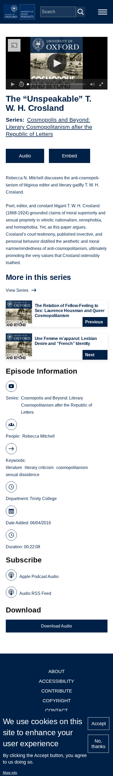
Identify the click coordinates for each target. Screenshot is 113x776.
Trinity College (43, 498)
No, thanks (98, 743)
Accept (98, 723)
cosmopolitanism (72, 467)
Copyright (57, 700)
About (56, 671)
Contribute (56, 691)
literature (14, 467)
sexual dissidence (22, 474)
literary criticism (39, 467)
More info (10, 773)
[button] (56, 63)
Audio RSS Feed (35, 593)
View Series (17, 290)
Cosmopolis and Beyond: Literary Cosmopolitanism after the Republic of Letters (49, 127)
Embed (69, 156)
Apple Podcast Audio (39, 576)
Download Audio (56, 626)
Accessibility (56, 681)
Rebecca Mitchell (38, 436)
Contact (56, 710)
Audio (25, 156)
